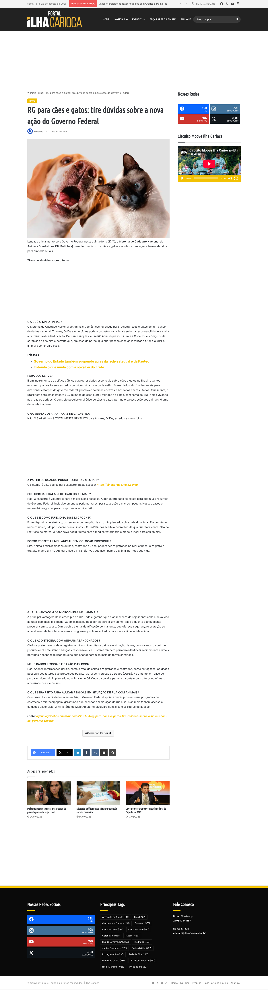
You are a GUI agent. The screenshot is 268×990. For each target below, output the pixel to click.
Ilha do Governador (115, 941)
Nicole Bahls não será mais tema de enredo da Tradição (130, 3)
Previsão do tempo (143, 960)
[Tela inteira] (236, 178)
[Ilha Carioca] (54, 19)
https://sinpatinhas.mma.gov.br (118, 484)
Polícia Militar (142, 948)
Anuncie (186, 19)
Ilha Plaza (142, 941)
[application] (209, 164)
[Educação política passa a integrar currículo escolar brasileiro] (98, 793)
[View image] (98, 188)
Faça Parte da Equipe (163, 19)
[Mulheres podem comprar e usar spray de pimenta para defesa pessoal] (49, 793)
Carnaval (142, 923)
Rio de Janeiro (113, 966)
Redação (38, 131)
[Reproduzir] (182, 178)
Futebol (132, 935)
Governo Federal (99, 733)
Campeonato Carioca (116, 923)
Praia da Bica (138, 954)
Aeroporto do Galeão (115, 917)
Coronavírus (111, 935)
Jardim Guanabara (114, 948)
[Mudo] (230, 178)
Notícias (119, 19)
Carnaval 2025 (112, 929)
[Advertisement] (134, 60)
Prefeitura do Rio (113, 960)
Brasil (41, 92)
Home (106, 19)
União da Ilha (138, 966)
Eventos (137, 19)
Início (33, 92)
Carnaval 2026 (138, 929)
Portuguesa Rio (113, 954)
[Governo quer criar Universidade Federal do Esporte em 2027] (148, 793)
